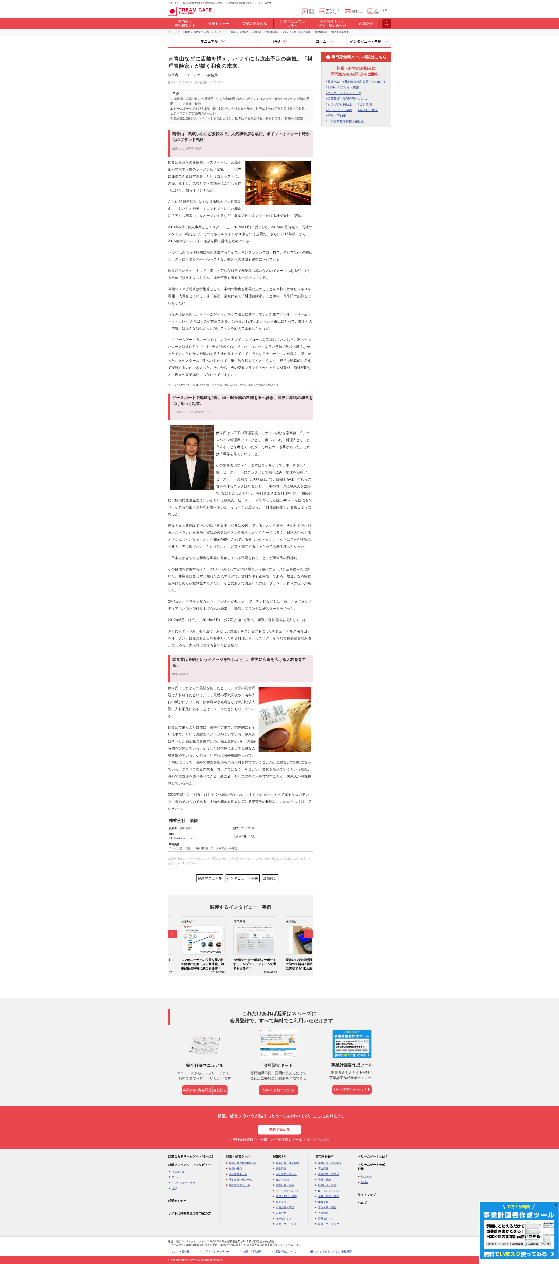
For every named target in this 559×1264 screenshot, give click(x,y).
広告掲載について (285, 1251)
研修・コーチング (286, 1224)
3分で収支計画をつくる (352, 1089)
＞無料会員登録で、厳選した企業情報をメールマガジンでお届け (279, 1139)
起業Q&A (279, 1156)
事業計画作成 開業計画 (242, 1163)
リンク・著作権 (180, 1251)
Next (308, 934)
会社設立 (220, 1090)
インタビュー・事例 (225, 32)
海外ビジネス (284, 1218)
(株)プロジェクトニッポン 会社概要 (331, 1251)
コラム (175, 1177)
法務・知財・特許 (286, 1196)
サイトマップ (367, 1194)
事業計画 (190, 1090)
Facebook (366, 1176)
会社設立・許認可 (286, 1174)
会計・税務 (282, 1179)
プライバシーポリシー (216, 1251)
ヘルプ (362, 1203)
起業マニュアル (201, 32)
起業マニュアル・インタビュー (189, 1165)
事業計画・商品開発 (287, 1163)
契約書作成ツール (239, 1185)
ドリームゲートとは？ (373, 1156)
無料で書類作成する (278, 1090)
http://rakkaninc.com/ (181, 838)
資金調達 (205, 1090)
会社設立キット (238, 1174)
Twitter (364, 1182)
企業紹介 (244, 32)
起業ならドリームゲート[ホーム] (190, 1156)
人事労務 (281, 1212)
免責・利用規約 (252, 1251)
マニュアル (178, 1171)
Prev (172, 934)
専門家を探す (324, 1156)
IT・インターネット (287, 1190)
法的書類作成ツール (240, 1179)
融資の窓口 (235, 1168)
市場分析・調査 (285, 1207)
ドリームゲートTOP (179, 32)
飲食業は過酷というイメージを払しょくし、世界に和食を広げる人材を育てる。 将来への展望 (238, 118)
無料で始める (279, 1129)
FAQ (174, 1188)
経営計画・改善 (285, 1185)
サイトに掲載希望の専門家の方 (189, 1213)
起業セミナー (177, 1200)
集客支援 (281, 1202)
